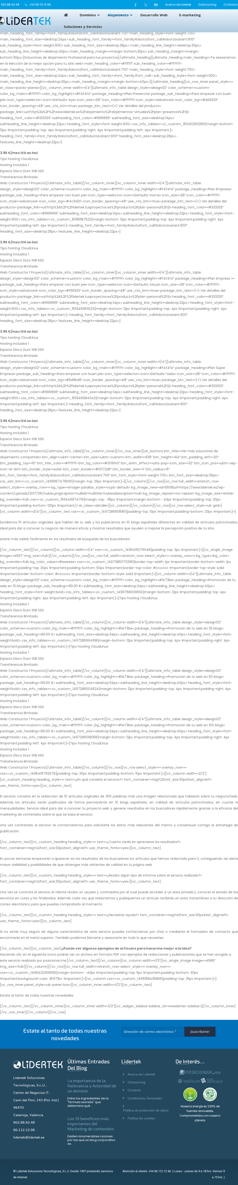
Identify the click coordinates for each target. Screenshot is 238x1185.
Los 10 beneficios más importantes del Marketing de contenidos (90, 1123)
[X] (145, 4)
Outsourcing (207, 5)
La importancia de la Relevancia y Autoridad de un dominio (91, 1085)
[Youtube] (156, 4)
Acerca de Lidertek (178, 5)
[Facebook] (135, 4)
